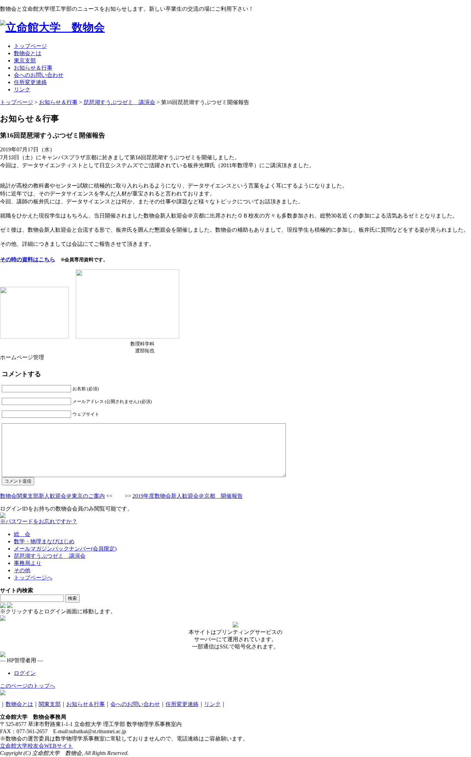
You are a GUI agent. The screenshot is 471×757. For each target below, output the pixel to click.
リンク (212, 704)
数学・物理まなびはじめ (44, 541)
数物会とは (19, 704)
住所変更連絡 (182, 704)
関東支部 (50, 704)
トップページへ (33, 578)
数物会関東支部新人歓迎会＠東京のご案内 (52, 496)
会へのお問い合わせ (135, 704)
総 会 (22, 534)
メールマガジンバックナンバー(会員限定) (65, 549)
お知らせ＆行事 (85, 704)
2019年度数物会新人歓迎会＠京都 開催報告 (187, 496)
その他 (22, 570)
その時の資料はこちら (27, 259)
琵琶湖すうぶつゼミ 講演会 (50, 556)
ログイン (25, 673)
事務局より (27, 563)
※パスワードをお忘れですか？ (38, 521)
